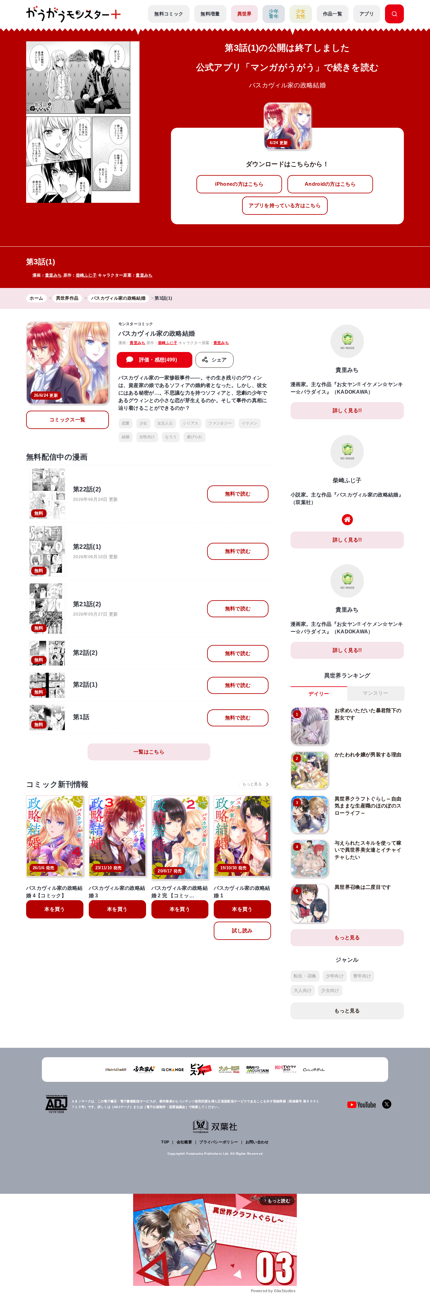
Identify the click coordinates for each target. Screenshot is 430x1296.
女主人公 (165, 423)
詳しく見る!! (347, 410)
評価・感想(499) (158, 359)
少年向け (335, 975)
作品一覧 (332, 13)
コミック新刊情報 (57, 784)
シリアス (190, 423)
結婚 (126, 437)
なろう (171, 437)
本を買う (54, 909)
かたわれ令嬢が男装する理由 (368, 754)
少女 (143, 423)
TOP (165, 1142)
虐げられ (194, 437)
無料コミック (168, 13)
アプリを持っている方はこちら (284, 205)
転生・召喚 (305, 975)
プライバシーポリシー (218, 1142)
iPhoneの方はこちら (239, 184)
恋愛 (126, 423)
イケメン (249, 423)
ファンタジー (220, 423)
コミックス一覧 (67, 419)
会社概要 (184, 1142)
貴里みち (53, 275)
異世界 (244, 13)
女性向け (147, 437)
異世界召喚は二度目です (363, 887)
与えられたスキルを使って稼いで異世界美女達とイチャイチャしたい (368, 850)
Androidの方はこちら (330, 184)
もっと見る (347, 937)
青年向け (362, 975)
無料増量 (210, 13)
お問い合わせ (257, 1142)
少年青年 (274, 14)
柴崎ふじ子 (86, 275)
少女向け (330, 990)
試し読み (242, 930)
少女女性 (301, 14)
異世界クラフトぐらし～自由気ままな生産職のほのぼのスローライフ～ (368, 806)
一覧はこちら (148, 751)
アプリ (366, 13)
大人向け (303, 990)
